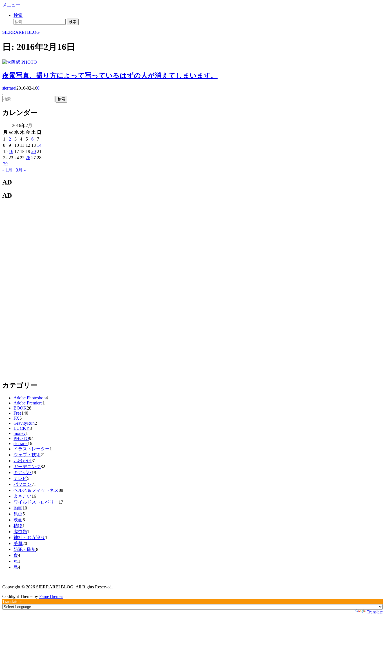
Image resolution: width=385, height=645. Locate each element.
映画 (18, 519)
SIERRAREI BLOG (21, 32)
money (20, 433)
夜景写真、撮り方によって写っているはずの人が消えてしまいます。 (110, 75)
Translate (375, 612)
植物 (18, 525)
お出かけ (23, 460)
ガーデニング (27, 466)
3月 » (21, 170)
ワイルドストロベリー (36, 502)
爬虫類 (20, 531)
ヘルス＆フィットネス (36, 490)
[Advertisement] (44, 289)
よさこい (23, 496)
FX (16, 418)
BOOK (20, 408)
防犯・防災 (25, 549)
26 (28, 157)
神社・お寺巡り (29, 537)
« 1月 (7, 170)
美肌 (18, 543)
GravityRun (24, 423)
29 (5, 163)
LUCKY (22, 428)
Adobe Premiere (28, 403)
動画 (18, 508)
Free (17, 413)
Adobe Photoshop (30, 397)
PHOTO (29, 62)
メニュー (11, 5)
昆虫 (18, 513)
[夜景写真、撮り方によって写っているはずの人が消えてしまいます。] (11, 62)
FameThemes (51, 596)
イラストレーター (32, 448)
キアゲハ (23, 472)
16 (11, 151)
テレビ (20, 478)
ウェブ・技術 (27, 454)
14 (39, 145)
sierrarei (9, 88)
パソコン (23, 484)
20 (33, 151)
